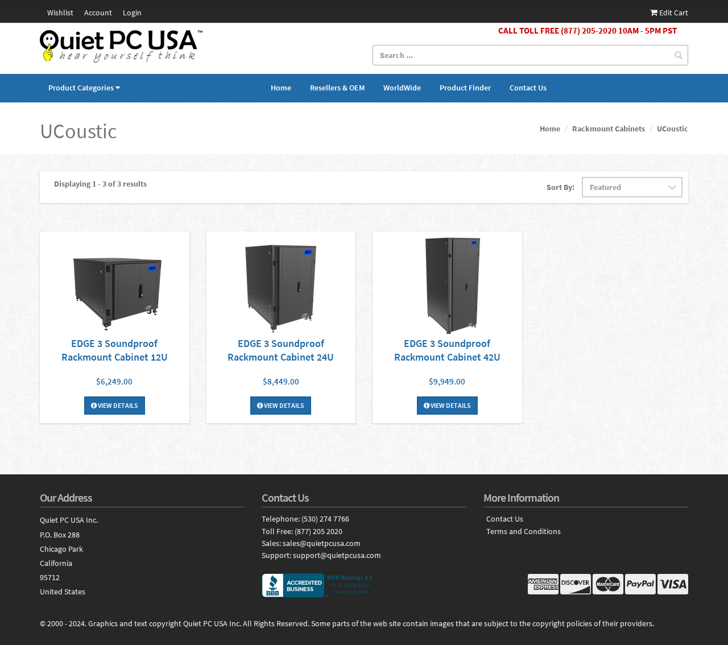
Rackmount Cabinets (608, 128)
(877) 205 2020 (318, 531)
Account (98, 12)
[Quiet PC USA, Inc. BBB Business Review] (364, 585)
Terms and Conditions (523, 531)
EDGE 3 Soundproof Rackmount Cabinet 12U (114, 350)
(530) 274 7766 (325, 519)
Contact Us (528, 87)
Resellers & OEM (337, 87)
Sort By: (560, 187)
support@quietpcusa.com (337, 555)
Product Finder (465, 87)
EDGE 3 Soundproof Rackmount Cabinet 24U (281, 350)
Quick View (114, 284)
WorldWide (402, 87)
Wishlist (60, 12)
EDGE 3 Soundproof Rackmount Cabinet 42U (447, 350)
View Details (117, 405)
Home (281, 87)
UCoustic (672, 128)
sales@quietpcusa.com (322, 543)
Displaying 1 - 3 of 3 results (100, 184)
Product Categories (81, 87)
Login (132, 12)
